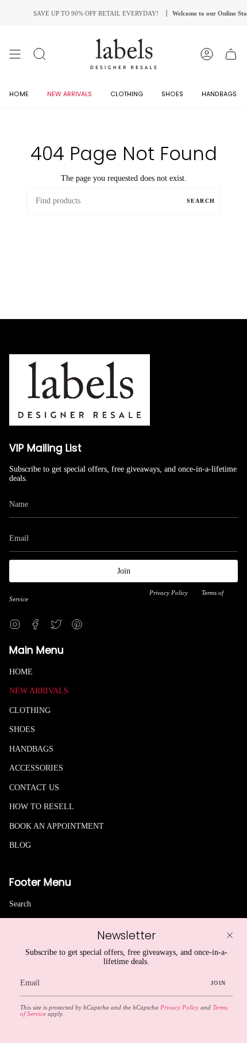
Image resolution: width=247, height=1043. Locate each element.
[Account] (207, 54)
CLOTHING (30, 710)
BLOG (20, 845)
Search (201, 201)
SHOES (22, 729)
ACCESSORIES (36, 768)
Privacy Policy (168, 593)
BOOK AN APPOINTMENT (56, 826)
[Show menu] (15, 54)
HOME (21, 671)
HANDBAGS (31, 749)
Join (123, 571)
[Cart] (231, 54)
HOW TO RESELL (41, 806)
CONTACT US (34, 787)
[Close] (230, 935)
